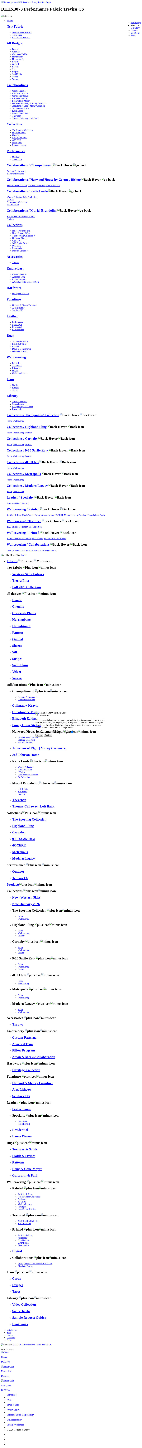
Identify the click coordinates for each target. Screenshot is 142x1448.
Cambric (31, 216)
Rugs (10, 335)
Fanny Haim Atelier (21, 101)
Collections (14, 124)
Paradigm (83, 515)
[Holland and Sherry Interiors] (34, 2)
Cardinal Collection (36, 185)
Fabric (9, 421)
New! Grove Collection (17, 185)
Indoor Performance (15, 174)
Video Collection (19, 401)
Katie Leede (18, 111)
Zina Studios (60, 538)
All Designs (15, 43)
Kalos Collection (52, 185)
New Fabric (15, 26)
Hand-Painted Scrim (96, 515)
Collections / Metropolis (24, 474)
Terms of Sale (13, 1405)
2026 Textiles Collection (17, 527)
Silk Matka (22, 216)
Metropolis (17, 142)
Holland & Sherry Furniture (24, 305)
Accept (39, 735)
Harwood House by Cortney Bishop (29, 103)
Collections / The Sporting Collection (33, 415)
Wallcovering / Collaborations (28, 544)
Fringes (15, 387)
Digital (15, 370)
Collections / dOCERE (23, 462)
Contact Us (12, 1395)
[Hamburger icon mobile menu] (9, 2)
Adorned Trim (18, 277)
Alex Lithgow (18, 308)
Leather (12, 316)
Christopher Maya (20, 96)
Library (12, 395)
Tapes (14, 390)
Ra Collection (13, 204)
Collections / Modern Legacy (27, 485)
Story (9, 1332)
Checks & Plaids (19, 54)
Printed (16, 368)
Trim (10, 379)
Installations (135, 23)
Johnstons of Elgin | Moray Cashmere (28, 106)
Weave (15, 79)
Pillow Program (19, 279)
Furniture (14, 299)
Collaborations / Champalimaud (29, 165)
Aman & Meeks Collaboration (25, 282)
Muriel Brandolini (21, 113)
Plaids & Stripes (19, 344)
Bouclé (15, 49)
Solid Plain (17, 74)
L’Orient (10, 199)
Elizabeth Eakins (19, 98)
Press (133, 35)
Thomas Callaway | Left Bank (25, 118)
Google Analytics (62, 732)
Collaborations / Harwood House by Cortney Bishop (44, 179)
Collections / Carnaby (22, 438)
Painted (16, 363)
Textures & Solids (20, 341)
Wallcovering (16, 357)
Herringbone (17, 57)
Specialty (17, 324)
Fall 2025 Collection (21, 37)
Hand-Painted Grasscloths (33, 515)
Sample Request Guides (22, 406)
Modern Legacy (19, 145)
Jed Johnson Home (20, 108)
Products (10, 219)
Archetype (49, 515)
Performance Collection (17, 202)
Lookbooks (17, 409)
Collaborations (17, 85)
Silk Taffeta (12, 216)
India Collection (30, 197)
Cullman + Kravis (20, 93)
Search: (4, 1349)
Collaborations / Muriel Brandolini (32, 210)
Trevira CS (17, 159)
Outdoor (16, 157)
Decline (48, 735)
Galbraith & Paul (19, 351)
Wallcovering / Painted (23, 509)
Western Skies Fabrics (21, 32)
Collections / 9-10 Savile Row (27, 450)
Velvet (15, 77)
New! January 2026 (21, 233)
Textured (17, 365)
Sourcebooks (18, 404)
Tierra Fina (17, 35)
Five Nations (37, 538)
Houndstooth (18, 59)
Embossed (11, 503)
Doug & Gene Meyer (21, 349)
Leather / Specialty (20, 497)
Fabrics (10, 20)
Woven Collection (14, 197)
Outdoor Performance (16, 171)
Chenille (16, 52)
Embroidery (15, 268)
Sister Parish (49, 538)
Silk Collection (35, 527)
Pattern (15, 62)
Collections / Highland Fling (27, 427)
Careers (134, 30)
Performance (16, 151)
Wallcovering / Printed (23, 532)
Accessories (15, 256)
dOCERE (16, 140)
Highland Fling (19, 132)
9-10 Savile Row (19, 137)
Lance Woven (18, 329)
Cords (14, 385)
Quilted (15, 64)
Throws (15, 262)
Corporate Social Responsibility (20, 1415)
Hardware (14, 288)
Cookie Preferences (15, 1425)
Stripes (15, 72)
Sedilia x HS (17, 310)
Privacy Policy (13, 1410)
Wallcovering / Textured (24, 521)
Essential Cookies (43, 732)
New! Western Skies (21, 231)
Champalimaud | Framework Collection (24, 550)
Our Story (135, 28)
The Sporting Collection (22, 130)
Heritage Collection (20, 293)
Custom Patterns (19, 274)
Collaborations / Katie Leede (27, 191)
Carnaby (16, 135)
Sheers (15, 67)
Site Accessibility (14, 1420)
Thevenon (16, 116)
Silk (14, 69)
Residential (17, 327)
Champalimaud (19, 91)
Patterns (15, 346)
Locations (135, 33)
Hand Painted (22, 503)
